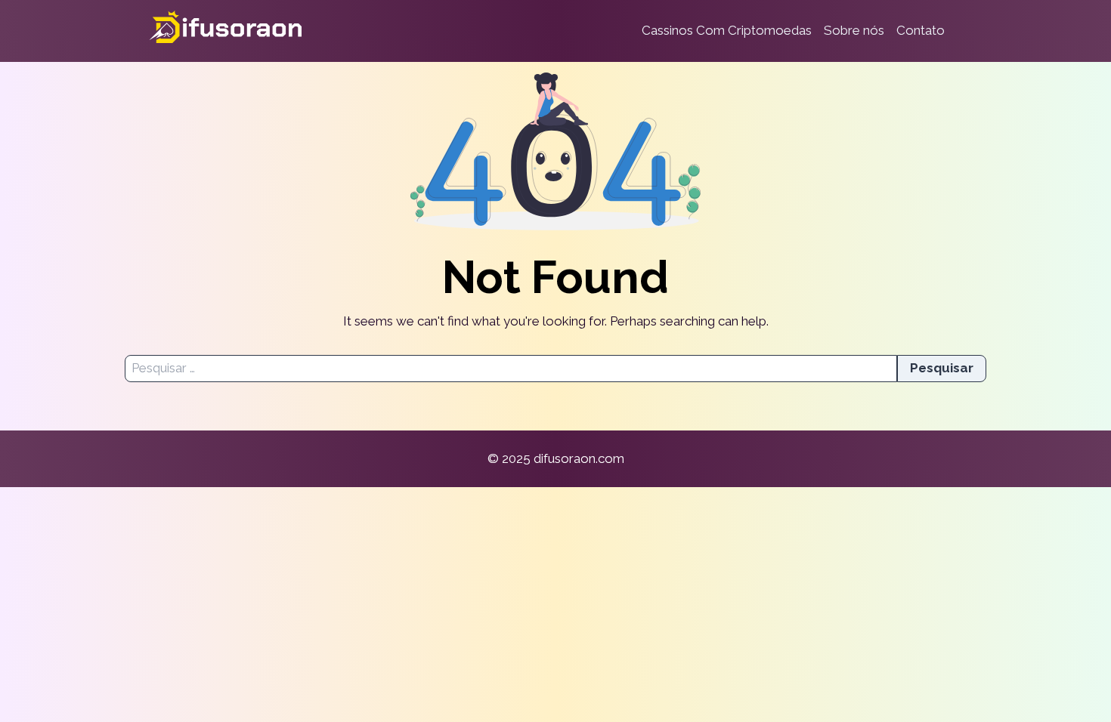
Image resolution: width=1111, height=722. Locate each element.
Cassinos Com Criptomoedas (727, 30)
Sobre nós (854, 30)
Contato (920, 30)
